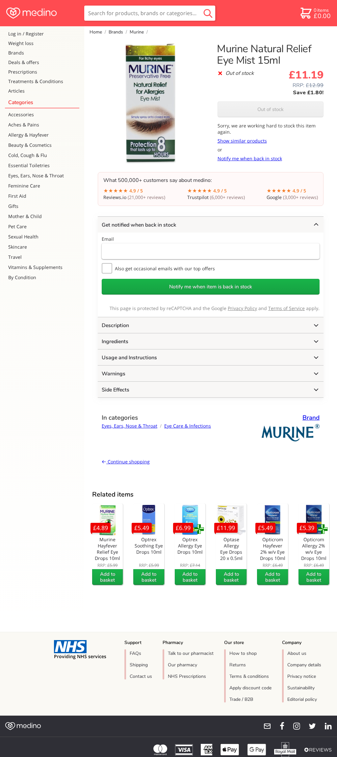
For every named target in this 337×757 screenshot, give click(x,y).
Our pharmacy (182, 665)
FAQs (135, 653)
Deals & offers (23, 62)
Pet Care (17, 226)
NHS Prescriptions (187, 676)
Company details (304, 665)
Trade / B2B (241, 699)
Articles (16, 91)
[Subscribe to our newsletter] (264, 726)
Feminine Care (24, 186)
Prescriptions (22, 72)
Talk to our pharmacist (191, 653)
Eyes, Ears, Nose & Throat (36, 175)
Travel (15, 257)
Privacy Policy (242, 308)
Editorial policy (302, 699)
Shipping (139, 665)
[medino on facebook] (277, 726)
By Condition (22, 277)
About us (296, 653)
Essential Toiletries (29, 165)
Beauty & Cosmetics (30, 145)
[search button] (208, 13)
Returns (237, 665)
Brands (16, 53)
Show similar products (242, 141)
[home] (41, 13)
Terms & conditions (249, 676)
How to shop (243, 653)
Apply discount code (250, 688)
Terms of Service (286, 308)
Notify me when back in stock (250, 158)
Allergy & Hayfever (28, 135)
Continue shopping (128, 461)
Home (96, 32)
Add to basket (107, 577)
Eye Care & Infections (187, 426)
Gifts (13, 206)
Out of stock (270, 109)
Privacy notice (301, 676)
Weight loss (21, 43)
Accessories (21, 114)
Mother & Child (25, 216)
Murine (137, 32)
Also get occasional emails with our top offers (165, 268)
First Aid (17, 196)
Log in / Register (26, 34)
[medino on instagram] (293, 726)
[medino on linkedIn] (325, 726)
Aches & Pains (23, 125)
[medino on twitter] (309, 726)
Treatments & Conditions (35, 81)
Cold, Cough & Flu (27, 155)
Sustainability (301, 688)
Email (108, 239)
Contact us (141, 676)
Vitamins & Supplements (35, 267)
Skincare (17, 247)
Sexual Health (23, 237)
